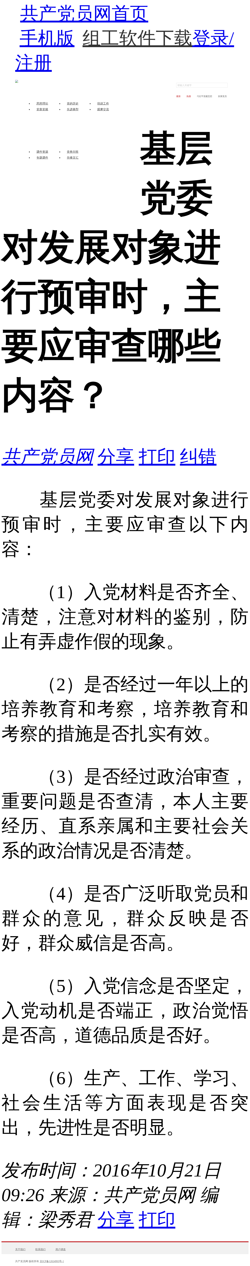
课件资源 (42, 151)
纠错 (198, 457)
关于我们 (20, 1249)
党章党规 (42, 109)
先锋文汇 (73, 157)
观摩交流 (103, 109)
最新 (178, 96)
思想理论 (42, 103)
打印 (157, 457)
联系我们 (40, 1249)
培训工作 (103, 103)
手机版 (47, 38)
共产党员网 (47, 457)
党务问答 (73, 151)
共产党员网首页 (84, 13)
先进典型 (73, 109)
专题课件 (42, 157)
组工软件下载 (137, 30)
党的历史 (73, 103)
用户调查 (60, 1249)
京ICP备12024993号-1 (52, 1261)
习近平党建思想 (204, 96)
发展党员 (222, 96)
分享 (116, 457)
